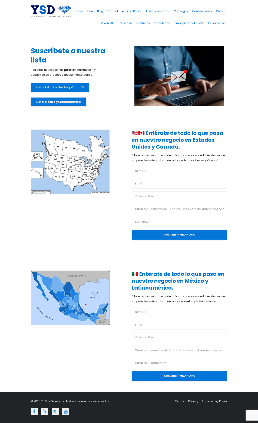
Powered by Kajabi (214, 401)
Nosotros (126, 23)
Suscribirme (162, 23)
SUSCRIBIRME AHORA (179, 235)
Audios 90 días (131, 11)
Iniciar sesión (217, 23)
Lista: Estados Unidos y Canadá (60, 87)
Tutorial (112, 11)
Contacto (143, 23)
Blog (100, 11)
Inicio (79, 11)
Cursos (221, 11)
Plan (90, 11)
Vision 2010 (108, 23)
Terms (179, 401)
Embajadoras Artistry (189, 23)
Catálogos (181, 11)
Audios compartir (158, 11)
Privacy (193, 401)
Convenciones (202, 11)
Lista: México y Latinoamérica (58, 102)
